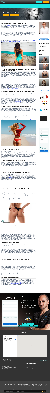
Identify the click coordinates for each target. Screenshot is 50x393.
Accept (44, 391)
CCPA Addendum (4, 369)
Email (3, 304)
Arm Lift (40, 54)
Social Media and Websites (44, 39)
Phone (3, 307)
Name (3, 301)
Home (4, 16)
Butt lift (6, 16)
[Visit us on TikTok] (32, 368)
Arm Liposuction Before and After (6, 359)
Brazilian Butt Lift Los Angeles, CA (7, 361)
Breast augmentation (43, 51)
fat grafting (21, 282)
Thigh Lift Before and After (6, 365)
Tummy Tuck (41, 49)
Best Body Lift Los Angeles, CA (6, 360)
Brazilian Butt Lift (8, 25)
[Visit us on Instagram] (31, 368)
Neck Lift (40, 53)
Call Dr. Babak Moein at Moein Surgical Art (27, 119)
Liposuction (41, 45)
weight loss (10, 177)
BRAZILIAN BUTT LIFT (5, 146)
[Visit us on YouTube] (29, 368)
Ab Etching (41, 47)
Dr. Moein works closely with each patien (15, 283)
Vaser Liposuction (42, 46)
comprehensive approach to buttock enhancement (14, 271)
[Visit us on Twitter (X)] (28, 368)
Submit (44, 150)
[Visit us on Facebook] (26, 368)
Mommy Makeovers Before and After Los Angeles (9, 367)
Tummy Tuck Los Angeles (5, 366)
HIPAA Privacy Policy (5, 368)
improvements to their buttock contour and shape (12, 88)
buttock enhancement (18, 101)
